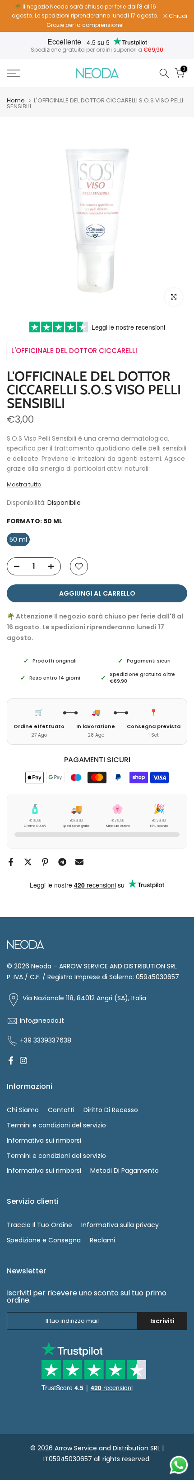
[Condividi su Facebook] (11, 862)
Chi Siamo (23, 1109)
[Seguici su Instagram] (23, 1060)
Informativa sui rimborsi (44, 1140)
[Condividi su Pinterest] (45, 862)
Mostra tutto (24, 485)
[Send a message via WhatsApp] (178, 1465)
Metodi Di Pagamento (124, 1170)
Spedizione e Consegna (44, 1240)
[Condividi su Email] (79, 862)
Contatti (61, 1109)
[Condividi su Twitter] (28, 862)
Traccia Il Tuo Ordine (39, 1224)
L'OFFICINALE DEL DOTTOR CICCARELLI (74, 350)
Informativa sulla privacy (120, 1224)
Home (16, 100)
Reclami (102, 1240)
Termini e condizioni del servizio (56, 1125)
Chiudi (177, 16)
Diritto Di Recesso (110, 1109)
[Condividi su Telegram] (62, 862)
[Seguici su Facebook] (11, 1060)
